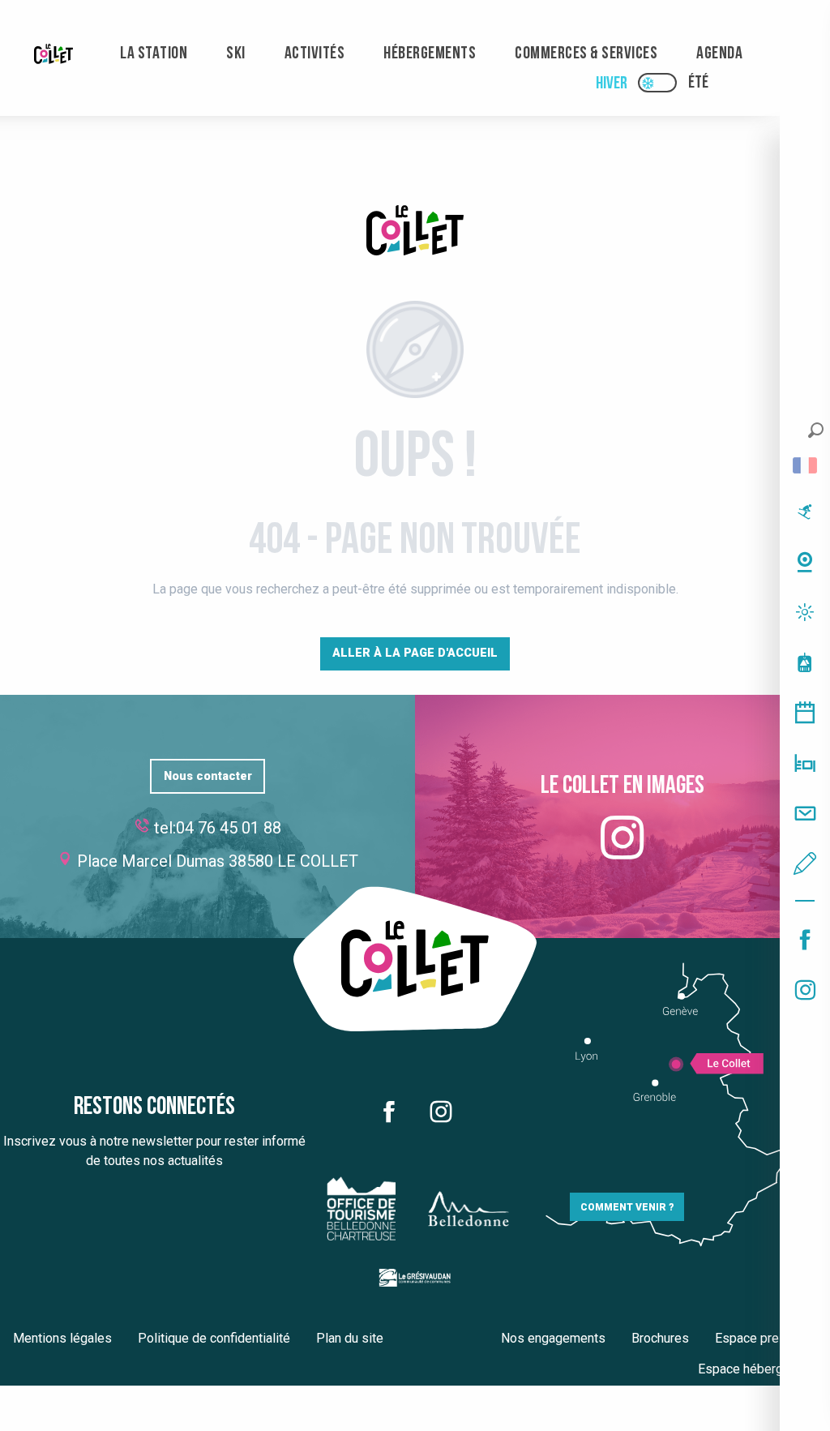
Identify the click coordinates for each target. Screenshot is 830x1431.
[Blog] (805, 863)
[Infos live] (805, 511)
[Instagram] (805, 990)
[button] (816, 430)
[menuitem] (53, 54)
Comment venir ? (627, 1207)
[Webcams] (805, 562)
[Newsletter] (805, 813)
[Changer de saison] (662, 82)
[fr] (805, 465)
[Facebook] (805, 940)
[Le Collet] (415, 233)
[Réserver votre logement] (805, 763)
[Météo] (805, 612)
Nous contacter (208, 776)
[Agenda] (805, 713)
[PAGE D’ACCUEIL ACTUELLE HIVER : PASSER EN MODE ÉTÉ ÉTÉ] (657, 82)
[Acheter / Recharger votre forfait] (805, 662)
